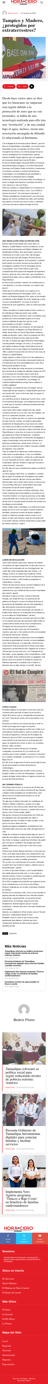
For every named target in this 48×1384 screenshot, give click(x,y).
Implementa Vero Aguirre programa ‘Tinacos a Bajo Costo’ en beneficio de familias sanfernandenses (24, 974)
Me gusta (8, 1233)
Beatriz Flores (13, 13)
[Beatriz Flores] (5, 13)
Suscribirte (40, 1233)
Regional (8, 73)
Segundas (12, 933)
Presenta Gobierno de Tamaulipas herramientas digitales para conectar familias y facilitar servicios (24, 963)
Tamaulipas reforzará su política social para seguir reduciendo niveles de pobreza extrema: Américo (24, 953)
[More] (31, 86)
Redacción (10, 1087)
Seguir (24, 1233)
